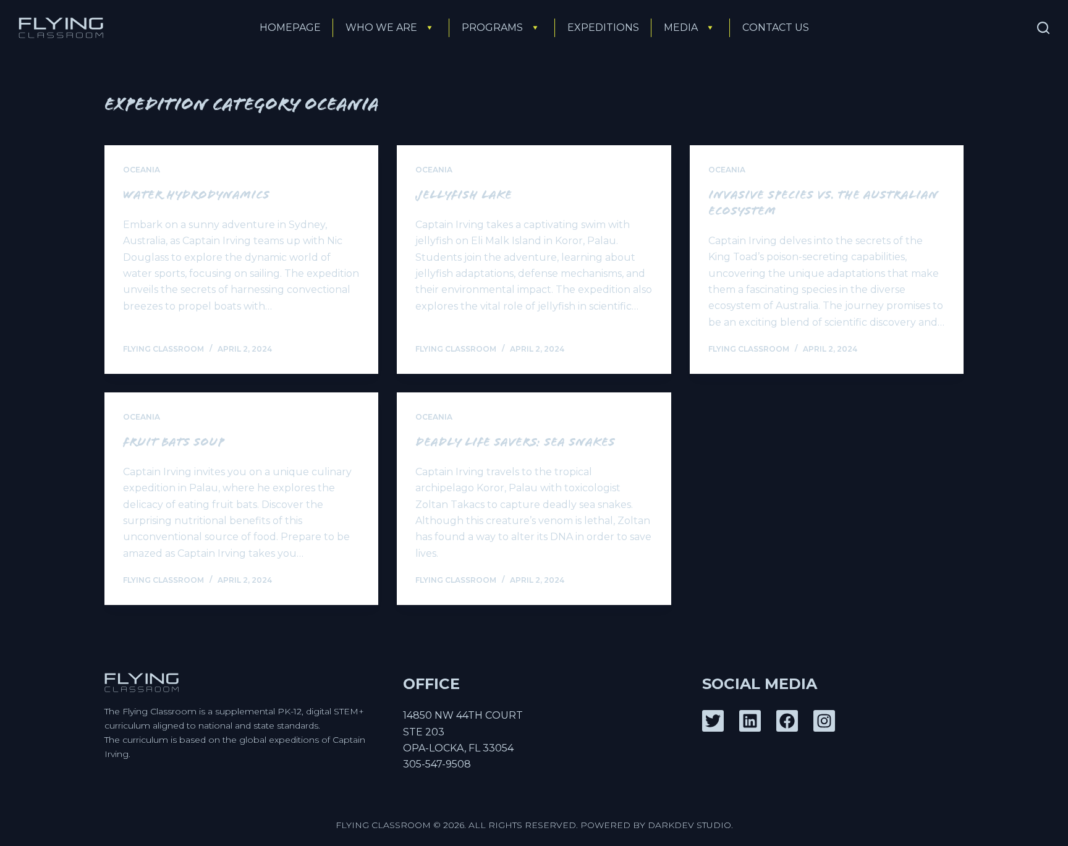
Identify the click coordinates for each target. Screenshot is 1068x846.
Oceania (141, 169)
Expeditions (603, 27)
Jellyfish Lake (463, 196)
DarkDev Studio (689, 825)
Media (681, 27)
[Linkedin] (750, 721)
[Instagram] (824, 721)
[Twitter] (713, 721)
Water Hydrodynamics (196, 196)
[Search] (1043, 28)
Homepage (290, 27)
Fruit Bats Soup (173, 444)
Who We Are (381, 27)
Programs (492, 27)
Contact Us (775, 27)
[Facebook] (787, 721)
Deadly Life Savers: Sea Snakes (515, 444)
